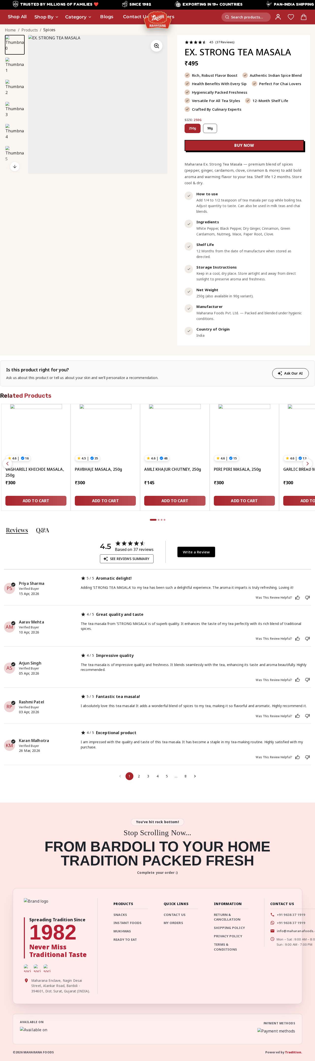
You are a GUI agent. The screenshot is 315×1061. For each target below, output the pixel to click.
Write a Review (196, 551)
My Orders (173, 923)
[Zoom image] (156, 46)
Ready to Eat (125, 939)
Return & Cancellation (227, 917)
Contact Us (175, 914)
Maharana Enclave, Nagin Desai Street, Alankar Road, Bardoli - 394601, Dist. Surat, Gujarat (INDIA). (60, 985)
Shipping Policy (229, 927)
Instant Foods (127, 923)
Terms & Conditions (225, 947)
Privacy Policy (228, 936)
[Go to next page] (195, 776)
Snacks (120, 914)
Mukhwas (122, 931)
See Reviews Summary (129, 558)
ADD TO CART (36, 500)
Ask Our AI (293, 373)
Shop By (43, 17)
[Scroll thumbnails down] (15, 166)
